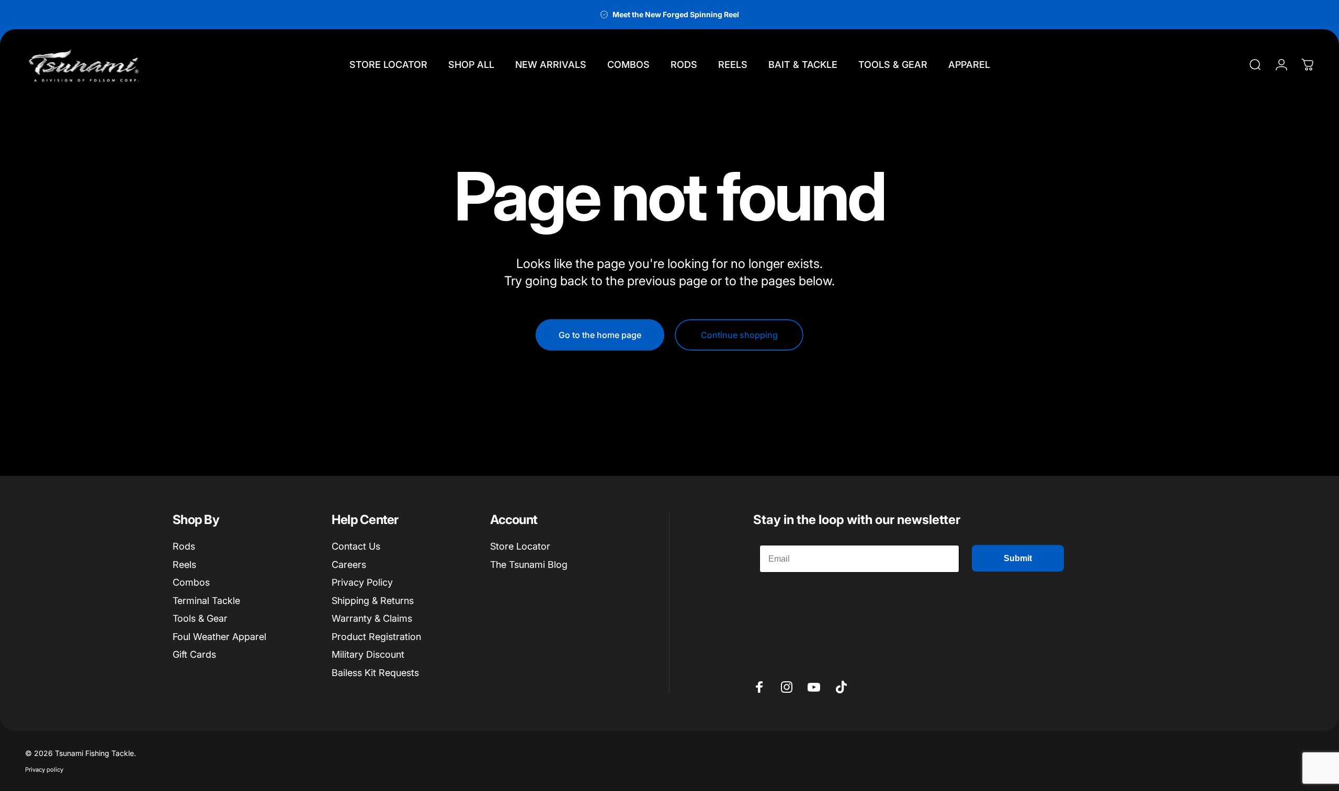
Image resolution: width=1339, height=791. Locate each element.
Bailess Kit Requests (375, 672)
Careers (349, 564)
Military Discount (368, 654)
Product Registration (376, 636)
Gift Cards (194, 654)
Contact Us (356, 546)
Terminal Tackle (206, 600)
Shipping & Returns (373, 600)
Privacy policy (44, 769)
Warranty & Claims (372, 618)
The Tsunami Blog (529, 564)
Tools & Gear (200, 618)
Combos (191, 582)
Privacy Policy (362, 582)
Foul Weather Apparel (219, 636)
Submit (1018, 558)
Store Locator (520, 546)
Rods (184, 546)
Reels (184, 564)
